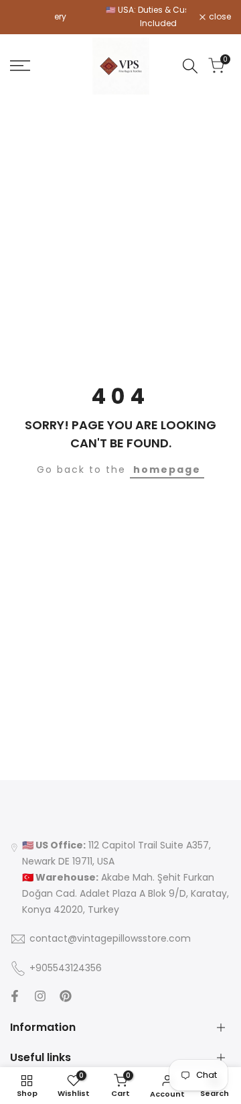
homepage (167, 469)
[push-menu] (20, 65)
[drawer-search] (190, 66)
